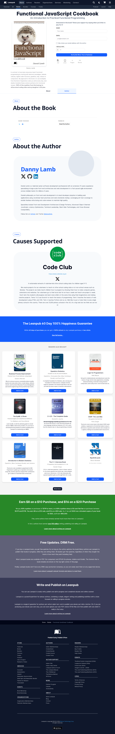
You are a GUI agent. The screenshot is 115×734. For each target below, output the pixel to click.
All (13, 7)
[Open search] (94, 2)
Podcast (95, 7)
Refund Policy (79, 686)
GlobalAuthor (21, 672)
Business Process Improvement (20, 374)
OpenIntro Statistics (57, 371)
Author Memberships (52, 646)
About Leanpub (50, 696)
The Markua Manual (52, 674)
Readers (37, 3)
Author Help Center (51, 665)
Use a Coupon (21, 659)
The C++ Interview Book (57, 462)
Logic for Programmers (95, 373)
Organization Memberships (25, 701)
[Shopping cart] (104, 2)
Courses (33, 7)
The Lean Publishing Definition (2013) (85, 670)
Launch (103, 7)
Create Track (50, 655)
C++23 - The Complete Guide (57, 416)
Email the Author (64, 124)
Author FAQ (49, 663)
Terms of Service (80, 680)
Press (47, 703)
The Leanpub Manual (52, 670)
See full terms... (57, 335)
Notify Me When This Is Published (81, 55)
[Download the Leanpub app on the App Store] (57, 728)
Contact (48, 701)
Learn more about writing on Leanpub (57, 529)
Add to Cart (19, 390)
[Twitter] (23, 176)
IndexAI (19, 674)
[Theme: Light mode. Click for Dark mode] (99, 2)
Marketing (66, 3)
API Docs (48, 676)
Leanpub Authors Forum (53, 667)
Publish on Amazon (22, 680)
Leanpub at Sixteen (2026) (82, 663)
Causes (48, 686)
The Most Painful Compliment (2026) (85, 661)
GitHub (32, 214)
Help (109, 7)
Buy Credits (78, 649)
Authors (29, 3)
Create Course (50, 653)
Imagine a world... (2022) (82, 667)
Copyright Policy (79, 682)
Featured (6, 7)
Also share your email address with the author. (72, 43)
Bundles (25, 7)
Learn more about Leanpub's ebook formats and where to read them (57, 571)
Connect (76, 3)
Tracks (41, 7)
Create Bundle (50, 651)
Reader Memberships (81, 646)
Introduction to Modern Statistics (19, 461)
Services (58, 3)
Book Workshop (21, 690)
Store (22, 3)
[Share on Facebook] (23, 124)
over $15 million (53, 524)
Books (18, 7)
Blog (47, 698)
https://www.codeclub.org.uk (57, 274)
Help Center (78, 653)
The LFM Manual (50, 672)
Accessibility (49, 688)
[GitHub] (29, 176)
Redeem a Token (22, 662)
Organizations (47, 3)
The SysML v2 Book (20, 416)
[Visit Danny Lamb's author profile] (81, 163)
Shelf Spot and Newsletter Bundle (27, 678)
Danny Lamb (30, 68)
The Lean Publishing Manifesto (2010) (86, 672)
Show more (57, 489)
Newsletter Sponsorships (24, 676)
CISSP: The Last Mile (95, 417)
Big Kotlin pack (95, 458)
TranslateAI (20, 682)
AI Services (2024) (80, 665)
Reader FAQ (78, 651)
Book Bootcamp (22, 693)
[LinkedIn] (36, 176)
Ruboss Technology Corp (67, 721)
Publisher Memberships (24, 703)
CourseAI (20, 670)
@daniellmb (48, 214)
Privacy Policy (79, 684)
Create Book (49, 649)
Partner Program (51, 684)
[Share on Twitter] (19, 124)
